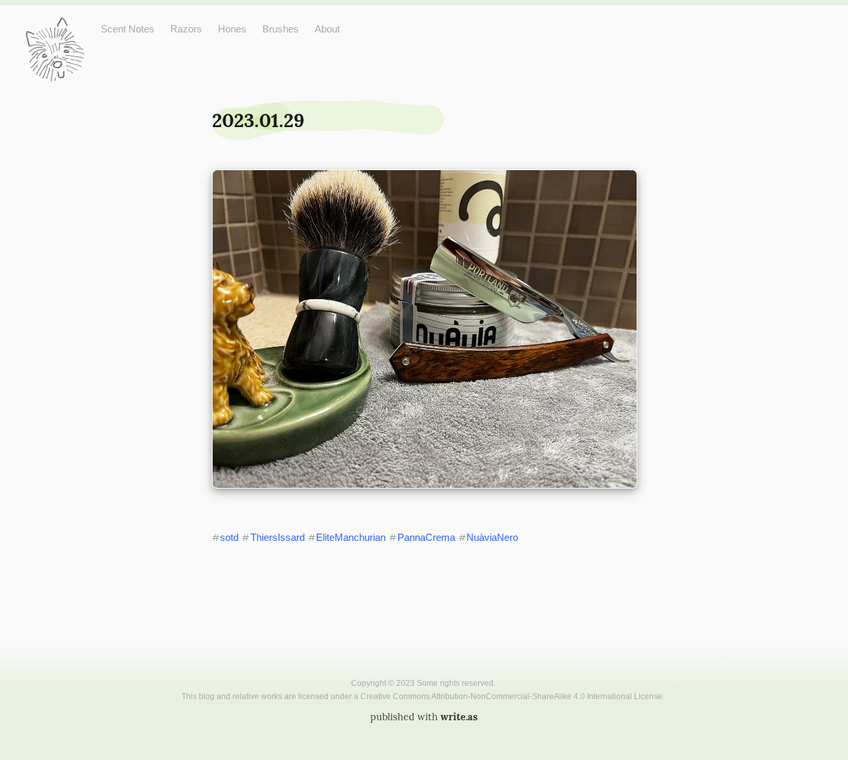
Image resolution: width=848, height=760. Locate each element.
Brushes (280, 28)
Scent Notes (127, 28)
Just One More (54, 27)
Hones (232, 28)
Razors (186, 28)
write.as (459, 717)
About (327, 28)
